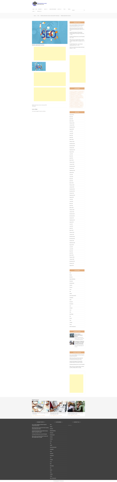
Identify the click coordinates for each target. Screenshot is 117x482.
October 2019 (72, 263)
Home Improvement (79, 97)
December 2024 (72, 143)
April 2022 (71, 205)
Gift (70, 291)
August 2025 (72, 129)
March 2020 (71, 255)
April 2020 (71, 253)
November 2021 (72, 215)
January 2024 (72, 164)
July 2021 (71, 224)
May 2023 (71, 178)
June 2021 (71, 226)
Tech (76, 105)
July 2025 (71, 131)
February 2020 (72, 257)
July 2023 (71, 174)
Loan (81, 102)
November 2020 (72, 238)
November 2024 (72, 145)
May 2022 (71, 203)
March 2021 (71, 230)
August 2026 (72, 114)
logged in (37, 111)
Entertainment (73, 94)
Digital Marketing (73, 92)
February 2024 (72, 162)
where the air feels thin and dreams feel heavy (77, 47)
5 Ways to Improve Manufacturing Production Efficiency (79, 335)
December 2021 (72, 213)
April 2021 (71, 228)
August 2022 (72, 197)
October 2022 (72, 193)
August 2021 (72, 222)
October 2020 (72, 240)
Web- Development (73, 326)
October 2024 (72, 147)
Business (81, 91)
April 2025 (71, 137)
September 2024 (72, 149)
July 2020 (71, 246)
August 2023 (72, 172)
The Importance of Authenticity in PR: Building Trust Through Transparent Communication (79, 342)
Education (80, 92)
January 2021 (72, 234)
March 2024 (71, 160)
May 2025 (71, 135)
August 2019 (72, 265)
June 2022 (71, 201)
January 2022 (72, 211)
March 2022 (71, 207)
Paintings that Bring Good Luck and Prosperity (77, 36)
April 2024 (71, 158)
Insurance (72, 100)
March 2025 (71, 139)
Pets (71, 103)
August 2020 (72, 244)
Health (72, 97)
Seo (81, 103)
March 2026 (71, 120)
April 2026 (71, 118)
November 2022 (72, 191)
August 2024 (72, 151)
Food (70, 289)
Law (71, 102)
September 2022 (72, 195)
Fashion (79, 94)
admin (34, 415)
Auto (71, 91)
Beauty (76, 91)
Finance (71, 287)
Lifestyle (76, 102)
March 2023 (71, 182)
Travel (71, 324)
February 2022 (72, 209)
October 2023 (72, 168)
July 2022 (71, 199)
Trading (81, 105)
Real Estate (76, 103)
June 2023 (71, 176)
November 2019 (72, 261)
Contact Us (39, 11)
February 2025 (72, 141)
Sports (71, 105)
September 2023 (72, 170)
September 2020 (72, 242)
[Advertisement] (50, 54)
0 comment (43, 415)
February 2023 (72, 184)
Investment (78, 100)
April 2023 (71, 180)
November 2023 (72, 166)
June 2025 (71, 133)
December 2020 (72, 236)
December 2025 (72, 127)
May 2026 (71, 116)
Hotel (33, 11)
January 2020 (72, 259)
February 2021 (72, 232)
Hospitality (72, 99)
